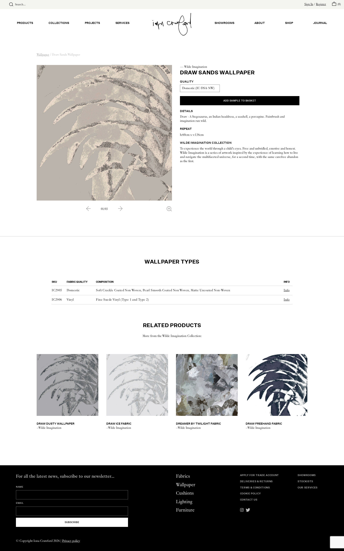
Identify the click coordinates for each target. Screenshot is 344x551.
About (259, 23)
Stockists (305, 481)
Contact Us (248, 499)
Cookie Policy (250, 493)
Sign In (308, 4)
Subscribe (72, 522)
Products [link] (25, 23)
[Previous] (88, 208)
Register (321, 4)
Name (19, 486)
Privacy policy (71, 541)
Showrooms (224, 23)
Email (19, 503)
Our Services (308, 487)
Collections (59, 23)
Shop (289, 23)
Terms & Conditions (255, 487)
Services (122, 23)
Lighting (184, 501)
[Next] (120, 208)
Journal (320, 23)
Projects (92, 23)
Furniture (185, 510)
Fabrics (183, 476)
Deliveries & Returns (256, 481)
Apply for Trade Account (259, 475)
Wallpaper (43, 54)
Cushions (185, 493)
